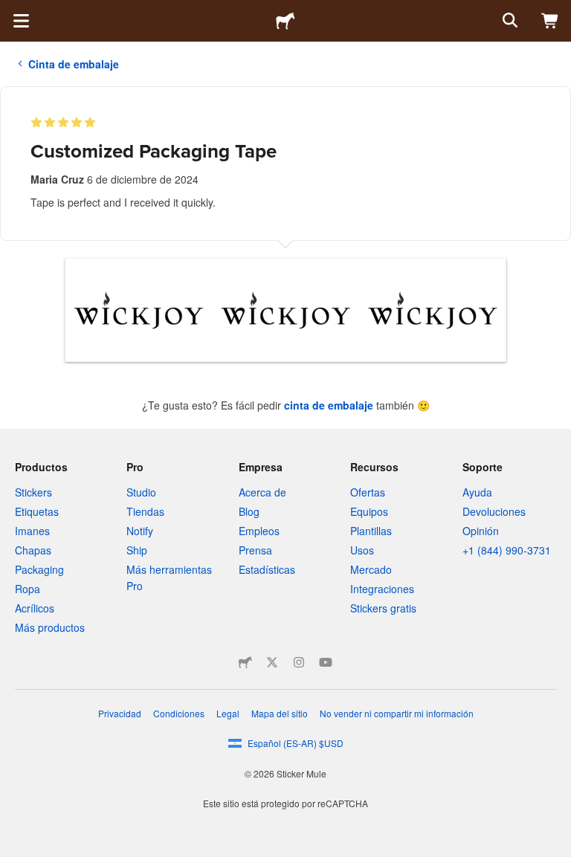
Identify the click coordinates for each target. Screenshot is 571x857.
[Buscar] (508, 21)
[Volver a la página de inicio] (285, 21)
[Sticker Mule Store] (245, 662)
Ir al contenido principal (11, 11)
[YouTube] (326, 662)
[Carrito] (550, 21)
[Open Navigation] (21, 21)
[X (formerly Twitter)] (272, 662)
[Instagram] (299, 662)
